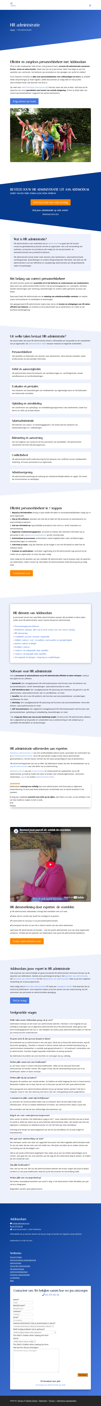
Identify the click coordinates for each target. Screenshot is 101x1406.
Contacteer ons (21, 573)
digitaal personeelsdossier (35, 535)
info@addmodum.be (20, 1223)
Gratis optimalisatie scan (27, 941)
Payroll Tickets (16, 1257)
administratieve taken (37, 343)
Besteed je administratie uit (21, 753)
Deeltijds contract (22, 647)
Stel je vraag (19, 1000)
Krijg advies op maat (24, 101)
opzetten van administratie (76, 976)
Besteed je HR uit (17, 771)
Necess (21, 1401)
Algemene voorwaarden (66, 1401)
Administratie (15, 1263)
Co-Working (15, 1278)
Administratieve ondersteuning (23, 1260)
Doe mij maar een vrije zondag (50, 202)
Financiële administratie (20, 1266)
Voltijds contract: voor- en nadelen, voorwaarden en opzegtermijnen (43, 640)
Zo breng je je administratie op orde (50, 1385)
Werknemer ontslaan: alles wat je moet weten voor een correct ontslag (45, 630)
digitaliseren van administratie (55, 979)
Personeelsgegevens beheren (27, 626)
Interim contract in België (25, 643)
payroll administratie (18, 766)
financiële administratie (35, 986)
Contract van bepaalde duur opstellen (30, 654)
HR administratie (17, 1269)
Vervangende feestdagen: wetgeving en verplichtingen (37, 657)
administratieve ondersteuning (34, 87)
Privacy (52, 1401)
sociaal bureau (38, 771)
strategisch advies (64, 986)
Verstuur (83, 1374)
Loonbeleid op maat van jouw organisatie (32, 636)
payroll (24, 777)
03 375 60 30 (17, 1226)
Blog (12, 1281)
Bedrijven (43, 1401)
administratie (53, 243)
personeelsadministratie (22, 756)
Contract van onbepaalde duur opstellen (31, 650)
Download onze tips (50, 214)
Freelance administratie (20, 1275)
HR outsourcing (21, 633)
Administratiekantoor (19, 1272)
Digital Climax (31, 1401)
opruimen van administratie (24, 979)
